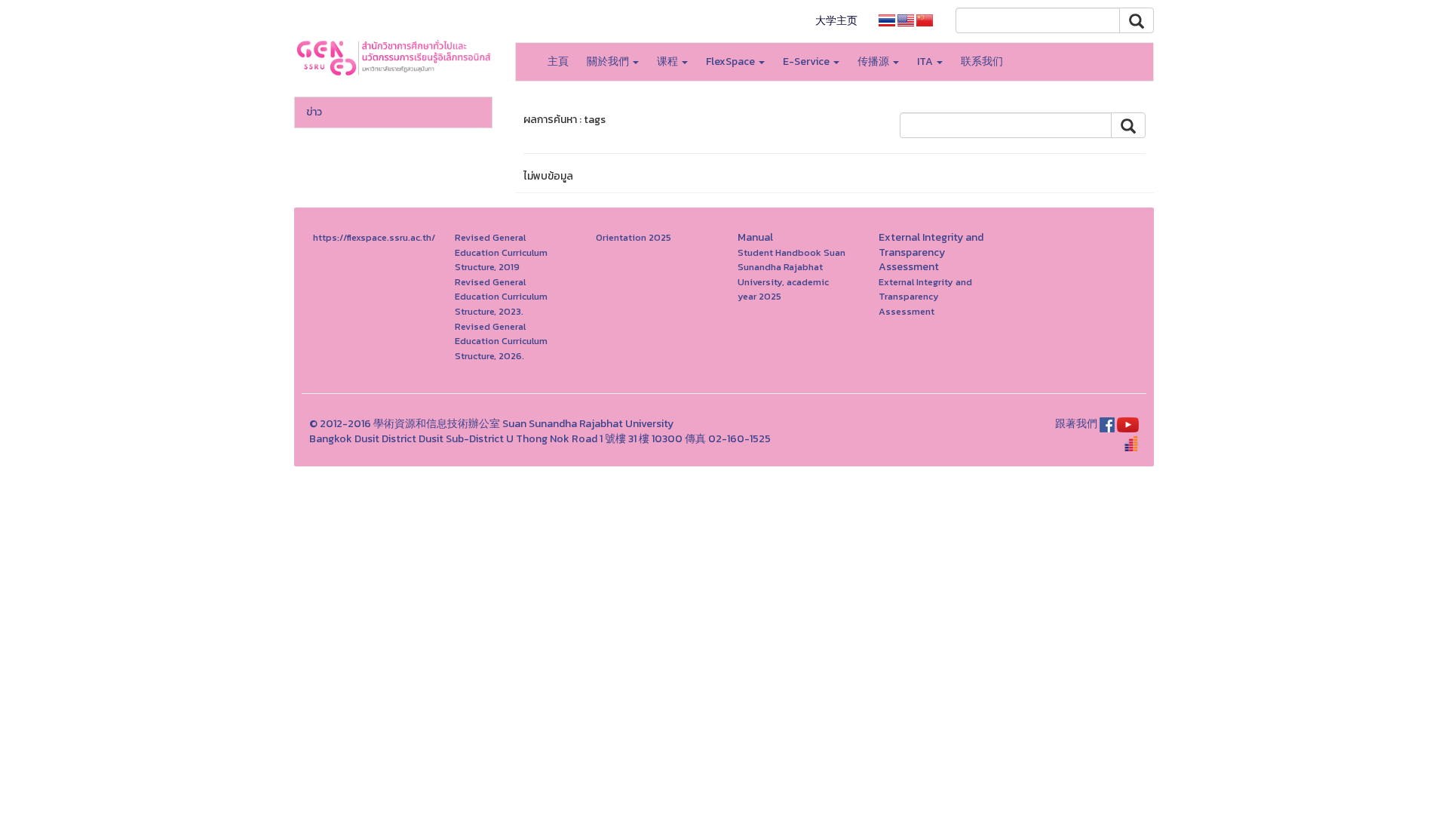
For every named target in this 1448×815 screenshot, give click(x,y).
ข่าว (314, 112)
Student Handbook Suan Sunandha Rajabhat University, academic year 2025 (791, 274)
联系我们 (982, 61)
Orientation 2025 (633, 237)
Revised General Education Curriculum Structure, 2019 (501, 252)
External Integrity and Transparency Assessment (925, 296)
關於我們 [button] (609, 61)
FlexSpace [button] (731, 61)
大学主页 (836, 21)
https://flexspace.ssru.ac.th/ (374, 237)
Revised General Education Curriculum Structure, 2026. (501, 341)
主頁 (558, 61)
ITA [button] (926, 61)
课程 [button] (668, 61)
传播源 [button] (874, 61)
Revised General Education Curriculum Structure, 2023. (501, 296)
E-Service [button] (807, 61)
